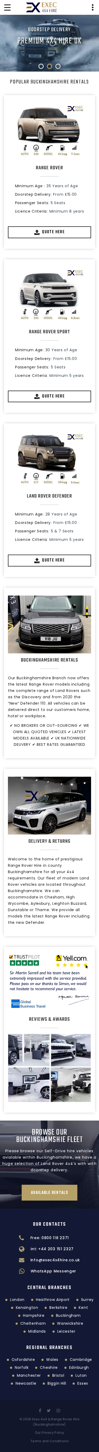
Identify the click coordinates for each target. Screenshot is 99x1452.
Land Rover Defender (49, 496)
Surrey (87, 1299)
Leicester (66, 1331)
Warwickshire (70, 1323)
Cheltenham (33, 1323)
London (17, 1299)
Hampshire (33, 1315)
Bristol (58, 1375)
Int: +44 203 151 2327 (52, 1249)
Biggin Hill (57, 1383)
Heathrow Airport (53, 1299)
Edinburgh (79, 1367)
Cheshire (49, 1367)
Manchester (29, 1375)
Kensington (27, 1307)
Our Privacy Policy (49, 1432)
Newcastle (26, 1383)
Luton (81, 1375)
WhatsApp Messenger (54, 1271)
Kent (83, 1307)
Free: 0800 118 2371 (49, 1237)
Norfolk (22, 1367)
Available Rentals (49, 1192)
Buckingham (68, 1315)
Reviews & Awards (49, 1019)
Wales (52, 1359)
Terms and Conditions (49, 1441)
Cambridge (81, 1359)
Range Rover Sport (49, 332)
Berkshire (58, 1307)
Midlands (37, 1331)
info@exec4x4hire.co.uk (55, 1260)
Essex (82, 1383)
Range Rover (49, 168)
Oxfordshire (23, 1359)
